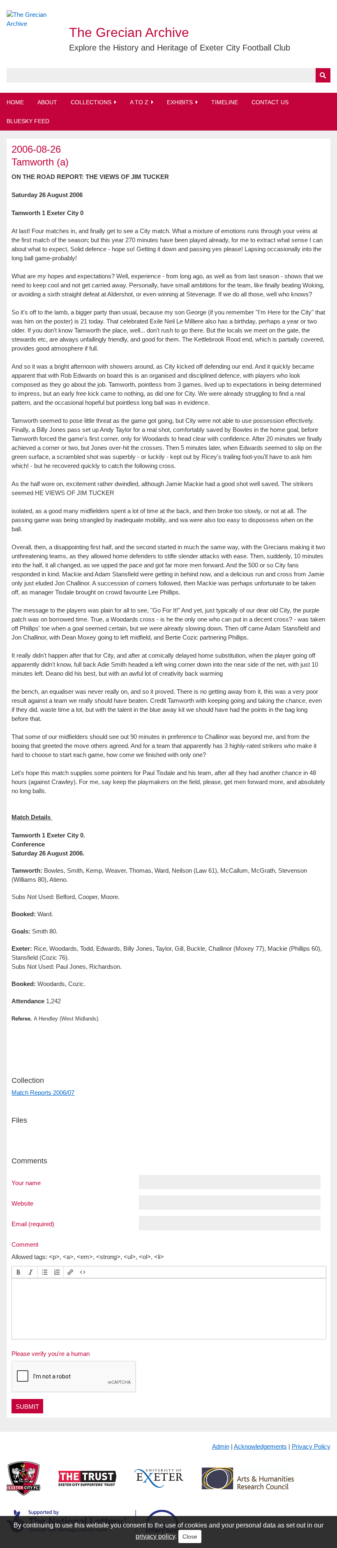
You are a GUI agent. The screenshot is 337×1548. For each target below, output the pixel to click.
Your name (26, 1182)
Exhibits (180, 102)
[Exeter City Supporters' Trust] (87, 1484)
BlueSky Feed (28, 121)
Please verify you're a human (51, 1353)
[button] (18, 1272)
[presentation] (18, 1272)
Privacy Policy (311, 1446)
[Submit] (323, 75)
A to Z (139, 102)
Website (22, 1203)
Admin (220, 1446)
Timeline (224, 102)
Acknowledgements (260, 1446)
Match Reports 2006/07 (43, 1092)
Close (189, 1536)
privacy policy (155, 1536)
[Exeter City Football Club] (23, 1484)
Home (15, 102)
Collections (91, 102)
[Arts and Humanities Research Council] (248, 1484)
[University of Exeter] (159, 1484)
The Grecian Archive (129, 32)
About (47, 102)
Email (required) (33, 1223)
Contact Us (270, 102)
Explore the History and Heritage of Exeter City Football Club (179, 47)
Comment (25, 1244)
